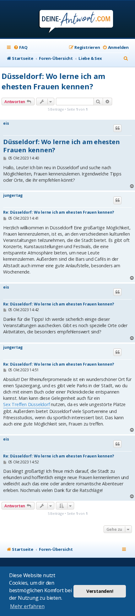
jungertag (13, 195)
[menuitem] (20, 47)
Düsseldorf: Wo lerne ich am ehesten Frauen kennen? (53, 81)
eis (6, 123)
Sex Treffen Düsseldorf (26, 404)
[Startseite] (67, 19)
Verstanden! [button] (99, 591)
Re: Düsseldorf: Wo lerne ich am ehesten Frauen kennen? (58, 212)
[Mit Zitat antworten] (117, 128)
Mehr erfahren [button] (27, 606)
